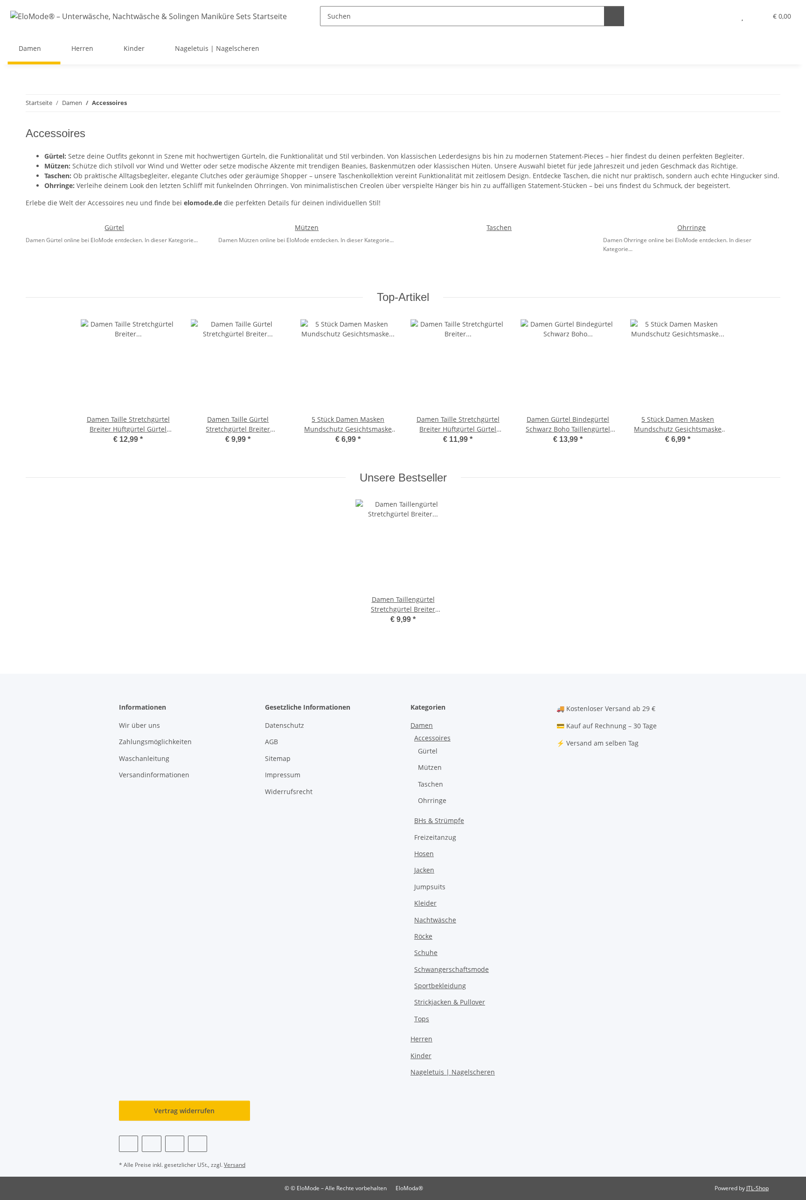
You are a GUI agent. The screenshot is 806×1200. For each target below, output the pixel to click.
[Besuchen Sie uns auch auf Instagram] (174, 1144)
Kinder (420, 1055)
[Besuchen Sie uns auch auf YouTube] (151, 1144)
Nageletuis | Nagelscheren (452, 1071)
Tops (421, 1018)
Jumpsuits (429, 886)
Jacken (424, 869)
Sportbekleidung (440, 985)
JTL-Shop (757, 1188)
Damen (421, 725)
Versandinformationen (154, 774)
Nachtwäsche (435, 919)
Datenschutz (284, 725)
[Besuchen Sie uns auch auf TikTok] (197, 1144)
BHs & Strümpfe (439, 820)
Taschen (499, 227)
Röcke (423, 936)
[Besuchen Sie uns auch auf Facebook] (128, 1144)
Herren (421, 1038)
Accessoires (432, 737)
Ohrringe (691, 227)
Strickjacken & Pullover (449, 1002)
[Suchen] (614, 16)
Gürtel (114, 227)
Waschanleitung (144, 758)
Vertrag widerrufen (184, 1110)
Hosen (424, 853)
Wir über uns (139, 725)
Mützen (307, 227)
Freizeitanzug (435, 837)
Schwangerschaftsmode (451, 969)
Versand (234, 1165)
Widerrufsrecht (289, 791)
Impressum (282, 774)
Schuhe (426, 952)
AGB (271, 741)
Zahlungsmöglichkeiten (155, 741)
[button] (724, 16)
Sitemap (278, 758)
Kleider (425, 903)
